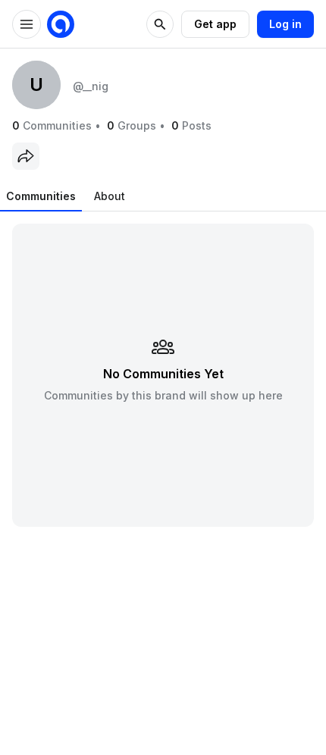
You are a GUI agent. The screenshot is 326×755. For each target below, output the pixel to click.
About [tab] (109, 196)
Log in (285, 23)
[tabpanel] (163, 375)
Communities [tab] (41, 196)
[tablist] (65, 196)
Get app (215, 23)
